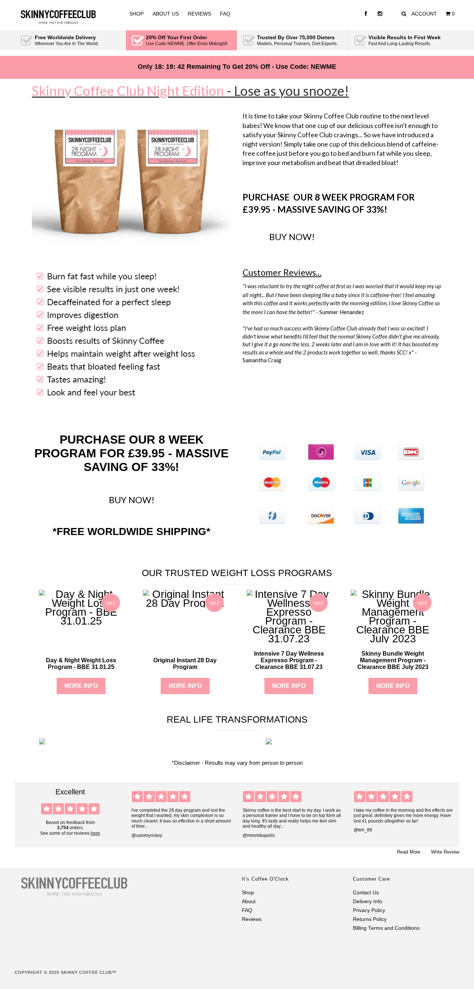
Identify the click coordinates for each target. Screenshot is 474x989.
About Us (166, 14)
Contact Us (366, 892)
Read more (408, 852)
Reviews (199, 14)
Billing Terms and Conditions (386, 928)
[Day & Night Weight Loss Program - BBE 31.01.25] (81, 621)
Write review (445, 852)
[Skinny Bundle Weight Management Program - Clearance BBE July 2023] (393, 639)
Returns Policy (370, 919)
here (95, 833)
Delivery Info (367, 901)
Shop (136, 14)
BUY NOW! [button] (292, 236)
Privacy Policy (369, 910)
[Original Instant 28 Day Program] (185, 603)
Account (424, 14)
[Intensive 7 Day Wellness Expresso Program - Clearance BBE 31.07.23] (289, 639)
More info (81, 686)
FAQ (225, 14)
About (249, 901)
